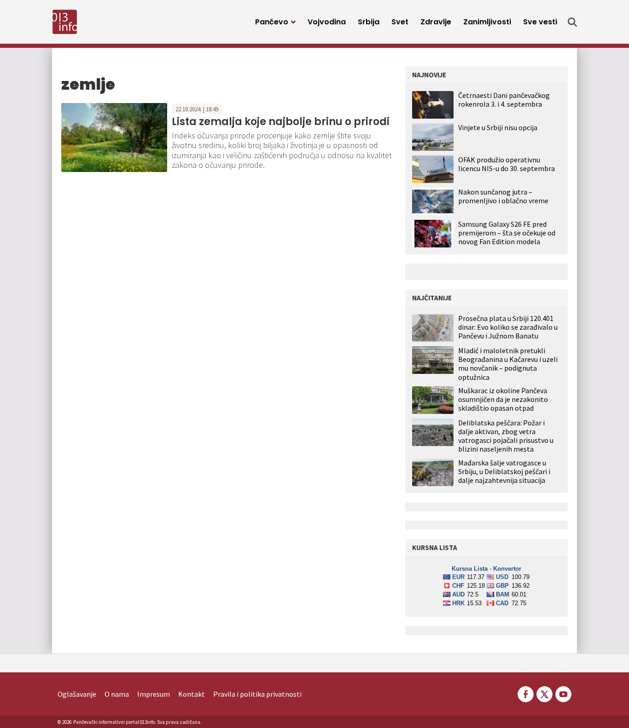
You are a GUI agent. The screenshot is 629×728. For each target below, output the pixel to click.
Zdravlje (435, 22)
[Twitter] (544, 693)
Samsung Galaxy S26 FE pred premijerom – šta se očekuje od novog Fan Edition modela (506, 232)
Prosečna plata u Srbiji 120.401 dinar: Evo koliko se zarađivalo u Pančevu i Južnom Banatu (508, 327)
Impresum (153, 694)
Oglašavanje (77, 694)
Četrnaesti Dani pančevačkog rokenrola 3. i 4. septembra (504, 100)
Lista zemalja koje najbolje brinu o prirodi (281, 122)
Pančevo (271, 22)
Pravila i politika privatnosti (257, 694)
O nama (117, 694)
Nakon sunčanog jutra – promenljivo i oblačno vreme (503, 196)
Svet (399, 22)
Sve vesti (540, 22)
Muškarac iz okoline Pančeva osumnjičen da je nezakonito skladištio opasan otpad (503, 399)
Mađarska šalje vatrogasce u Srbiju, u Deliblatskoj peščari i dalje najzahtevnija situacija (504, 472)
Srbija (368, 22)
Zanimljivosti (487, 22)
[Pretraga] (572, 22)
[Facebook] (525, 693)
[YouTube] (562, 693)
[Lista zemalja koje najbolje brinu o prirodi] (114, 136)
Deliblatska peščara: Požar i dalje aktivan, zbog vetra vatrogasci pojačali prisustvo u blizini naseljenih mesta (505, 436)
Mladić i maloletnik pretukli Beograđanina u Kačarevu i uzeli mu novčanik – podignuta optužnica (508, 364)
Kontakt (191, 694)
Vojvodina (327, 22)
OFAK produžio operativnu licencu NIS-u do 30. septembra (506, 164)
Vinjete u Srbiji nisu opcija (497, 127)
